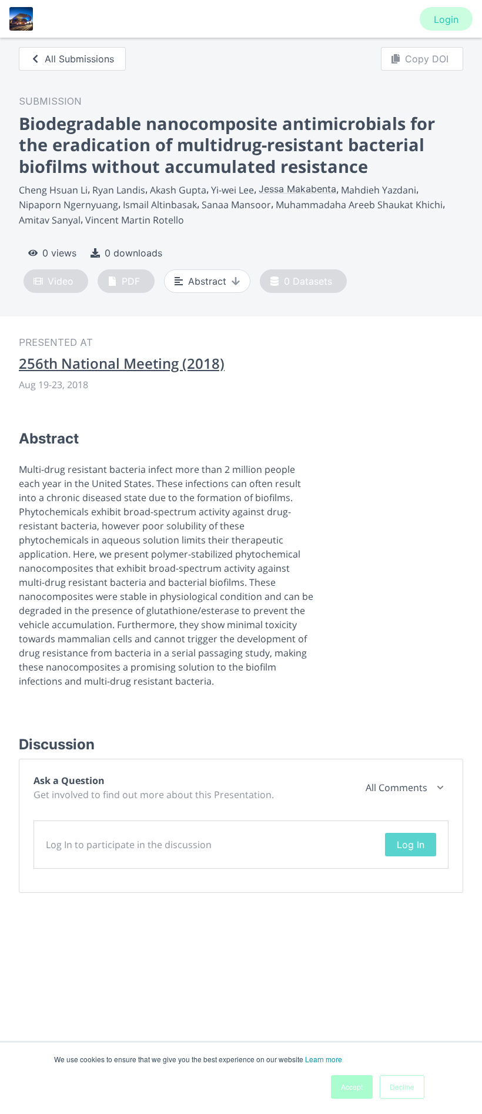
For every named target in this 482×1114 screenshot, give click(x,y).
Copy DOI (426, 59)
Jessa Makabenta (297, 189)
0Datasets (308, 281)
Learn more (323, 1059)
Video (60, 281)
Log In (410, 844)
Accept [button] (352, 1087)
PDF (131, 281)
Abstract (207, 281)
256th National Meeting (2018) (122, 363)
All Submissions (79, 59)
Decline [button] (402, 1087)
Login (446, 19)
